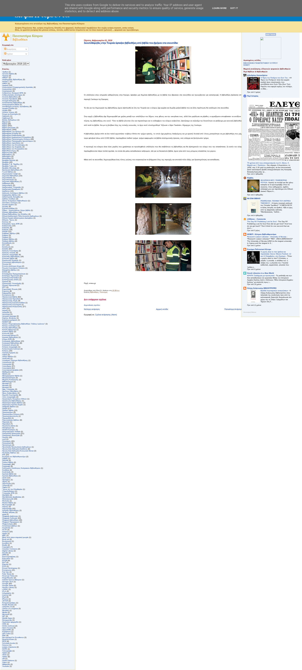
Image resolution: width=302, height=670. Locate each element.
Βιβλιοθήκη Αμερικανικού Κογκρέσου (16, 137)
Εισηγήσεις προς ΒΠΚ (11, 224)
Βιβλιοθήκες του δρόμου (11, 131)
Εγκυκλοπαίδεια (8, 208)
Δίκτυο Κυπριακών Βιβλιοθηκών (14, 201)
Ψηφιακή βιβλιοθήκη (10, 520)
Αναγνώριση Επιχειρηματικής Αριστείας (17, 87)
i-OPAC (5, 589)
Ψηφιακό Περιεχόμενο (10, 522)
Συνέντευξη (6, 472)
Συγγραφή (6, 466)
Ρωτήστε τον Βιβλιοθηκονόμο (14, 457)
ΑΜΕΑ (4, 83)
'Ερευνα (5, 76)
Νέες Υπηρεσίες (8, 389)
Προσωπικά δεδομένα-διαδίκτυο (14, 449)
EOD (4, 566)
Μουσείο (5, 385)
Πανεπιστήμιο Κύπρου (11, 414)
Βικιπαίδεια (6, 158)
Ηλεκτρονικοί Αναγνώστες (12, 306)
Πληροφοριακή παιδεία (11, 432)
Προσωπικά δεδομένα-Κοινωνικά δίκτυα (18, 451)
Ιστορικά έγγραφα (9, 316)
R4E (4, 635)
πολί (4, 439)
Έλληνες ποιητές (8, 253)
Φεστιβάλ (5, 495)
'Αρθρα (5, 72)
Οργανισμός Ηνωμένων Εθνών (14, 399)
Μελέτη (5, 374)
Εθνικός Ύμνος (8, 220)
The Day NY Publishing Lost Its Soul (262, 221)
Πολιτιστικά (6, 443)
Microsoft (5, 614)
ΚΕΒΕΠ (5, 322)
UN (3, 659)
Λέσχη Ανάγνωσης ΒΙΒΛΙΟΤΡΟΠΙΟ (261, 288)
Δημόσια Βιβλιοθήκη (10, 176)
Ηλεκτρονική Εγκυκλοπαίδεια (13, 303)
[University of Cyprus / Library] (270, 58)
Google (5, 583)
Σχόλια (9, 54)
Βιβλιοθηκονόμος (9, 151)
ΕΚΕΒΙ (5, 231)
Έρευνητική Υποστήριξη (11, 283)
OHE (4, 624)
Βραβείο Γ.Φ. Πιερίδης (11, 164)
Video (4, 662)
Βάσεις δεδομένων (9, 120)
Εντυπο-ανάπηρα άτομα (11, 266)
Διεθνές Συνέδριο (9, 199)
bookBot (5, 543)
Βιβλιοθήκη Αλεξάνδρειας (12, 135)
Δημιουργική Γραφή (10, 174)
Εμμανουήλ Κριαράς (10, 260)
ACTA (4, 530)
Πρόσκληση (7, 445)
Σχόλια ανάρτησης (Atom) (106, 315)
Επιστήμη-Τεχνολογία (10, 276)
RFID (4, 641)
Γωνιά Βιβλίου (7, 172)
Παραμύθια (6, 418)
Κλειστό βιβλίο (7, 331)
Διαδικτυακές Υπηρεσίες (11, 187)
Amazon (5, 532)
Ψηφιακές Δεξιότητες (10, 516)
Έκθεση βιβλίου (8, 241)
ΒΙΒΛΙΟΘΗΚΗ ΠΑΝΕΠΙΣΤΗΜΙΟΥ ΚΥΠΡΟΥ (260, 63)
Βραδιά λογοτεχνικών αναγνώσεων (275, 291)
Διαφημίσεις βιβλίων (10, 195)
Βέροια (5, 122)
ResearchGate (8, 639)
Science (5, 645)
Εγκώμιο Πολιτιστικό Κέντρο (259, 249)
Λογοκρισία (6, 364)
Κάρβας (250, 178)
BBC (4, 535)
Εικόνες (5, 222)
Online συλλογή (8, 626)
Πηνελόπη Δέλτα (8, 426)
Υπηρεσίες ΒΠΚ (8, 493)
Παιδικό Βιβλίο (8, 410)
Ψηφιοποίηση (7, 524)
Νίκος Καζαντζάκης (9, 393)
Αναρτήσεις (11, 49)
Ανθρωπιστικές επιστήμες (12, 95)
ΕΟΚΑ (4, 272)
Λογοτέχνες (6, 366)
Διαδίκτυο (6, 191)
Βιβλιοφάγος (7, 154)
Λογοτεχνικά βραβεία (10, 370)
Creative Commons (9, 549)
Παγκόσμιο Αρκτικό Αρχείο (12, 405)
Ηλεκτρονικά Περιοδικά (11, 299)
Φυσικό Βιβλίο (7, 503)
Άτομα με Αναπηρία (10, 114)
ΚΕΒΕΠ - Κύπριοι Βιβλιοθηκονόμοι (261, 234)
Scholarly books (8, 643)
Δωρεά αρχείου (8, 204)
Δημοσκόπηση (8, 179)
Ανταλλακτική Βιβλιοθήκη (12, 103)
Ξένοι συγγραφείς (9, 397)
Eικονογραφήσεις (9, 557)
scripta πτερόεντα (9, 647)
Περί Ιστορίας (252, 96)
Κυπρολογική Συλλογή (11, 349)
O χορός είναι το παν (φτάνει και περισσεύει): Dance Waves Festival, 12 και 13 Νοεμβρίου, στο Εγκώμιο (276, 254)
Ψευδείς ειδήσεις (8, 512)
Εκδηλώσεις (7, 226)
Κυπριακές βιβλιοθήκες (11, 341)
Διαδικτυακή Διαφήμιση (11, 189)
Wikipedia (6, 664)
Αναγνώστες (7, 89)
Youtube (5, 666)
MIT (3, 616)
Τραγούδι (6, 485)
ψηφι (4, 514)
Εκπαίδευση (7, 243)
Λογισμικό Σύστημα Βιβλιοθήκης (15, 360)
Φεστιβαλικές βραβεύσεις (11, 497)
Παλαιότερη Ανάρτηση (233, 309)
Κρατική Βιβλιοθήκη (10, 337)
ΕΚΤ (4, 245)
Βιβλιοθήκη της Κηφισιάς (12, 147)
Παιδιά (4, 408)
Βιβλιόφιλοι (6, 156)
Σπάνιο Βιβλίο (7, 462)
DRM (4, 555)
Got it (234, 8)
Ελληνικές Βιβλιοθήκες (11, 256)
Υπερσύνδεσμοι (8, 491)
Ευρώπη (5, 291)
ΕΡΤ (4, 287)
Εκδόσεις (5, 228)
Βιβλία (4, 124)
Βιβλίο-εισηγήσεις (9, 128)
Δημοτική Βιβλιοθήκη (10, 181)
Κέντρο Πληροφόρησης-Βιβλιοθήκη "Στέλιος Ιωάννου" (23, 324)
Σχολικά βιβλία (8, 474)
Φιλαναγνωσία (7, 499)
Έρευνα (5, 281)
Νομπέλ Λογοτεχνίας (10, 395)
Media (4, 612)
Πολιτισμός (103, 292)
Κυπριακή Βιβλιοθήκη (10, 343)
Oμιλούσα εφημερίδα (10, 622)
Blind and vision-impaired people (15, 537)
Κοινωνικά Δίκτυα (9, 335)
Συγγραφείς (6, 464)
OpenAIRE (6, 630)
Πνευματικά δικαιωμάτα (11, 433)
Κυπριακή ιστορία (9, 345)
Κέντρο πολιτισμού (9, 326)
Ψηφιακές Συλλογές (9, 518)
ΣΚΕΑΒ (5, 460)
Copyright (6, 547)
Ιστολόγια (6, 314)
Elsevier (5, 564)
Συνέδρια (5, 470)
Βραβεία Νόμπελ (8, 160)
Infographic (6, 593)
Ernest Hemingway (9, 568)
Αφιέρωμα (6, 118)
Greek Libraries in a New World (260, 273)
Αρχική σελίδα (162, 309)
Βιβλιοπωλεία (7, 153)
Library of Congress (10, 608)
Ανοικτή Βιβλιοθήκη (10, 97)
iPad (4, 597)
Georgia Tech (7, 582)
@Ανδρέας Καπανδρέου (257, 75)
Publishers (6, 632)
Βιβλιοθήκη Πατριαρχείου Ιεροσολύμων (17, 141)
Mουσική (5, 610)
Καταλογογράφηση (9, 320)
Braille (4, 545)
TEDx (4, 655)
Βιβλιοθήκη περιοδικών (11, 143)
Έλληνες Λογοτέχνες (10, 251)
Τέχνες (4, 482)
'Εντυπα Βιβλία (8, 74)
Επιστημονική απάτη (10, 280)
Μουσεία (5, 383)
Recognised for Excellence (13, 637)
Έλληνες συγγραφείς (10, 255)
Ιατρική (5, 310)
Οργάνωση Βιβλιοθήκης (11, 401)
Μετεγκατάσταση (8, 378)
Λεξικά (4, 355)
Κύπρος (5, 351)
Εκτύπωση (6, 247)
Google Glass (7, 585)
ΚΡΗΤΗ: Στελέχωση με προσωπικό (261, 275)
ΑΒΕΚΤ (5, 78)
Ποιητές (5, 437)
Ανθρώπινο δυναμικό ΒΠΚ (12, 93)
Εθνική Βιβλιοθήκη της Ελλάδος (15, 214)
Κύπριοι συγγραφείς (10, 347)
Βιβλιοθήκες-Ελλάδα (10, 133)
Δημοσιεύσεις (7, 178)
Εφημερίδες (6, 293)
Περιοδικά (6, 424)
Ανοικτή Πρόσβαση (9, 99)
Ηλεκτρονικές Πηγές (10, 301)
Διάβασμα (6, 183)
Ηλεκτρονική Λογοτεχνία (11, 305)
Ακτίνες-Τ (5, 81)
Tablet (4, 653)
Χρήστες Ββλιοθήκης (10, 510)
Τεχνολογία (6, 483)
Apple (4, 533)
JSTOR (5, 601)
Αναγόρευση (7, 91)
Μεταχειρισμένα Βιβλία (11, 376)
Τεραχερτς (6, 480)
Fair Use (5, 572)
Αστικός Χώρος (8, 112)
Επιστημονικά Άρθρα (10, 278)
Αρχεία (5, 110)
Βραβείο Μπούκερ (9, 168)
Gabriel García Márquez (11, 580)
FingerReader (7, 578)
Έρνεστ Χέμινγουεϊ (9, 285)
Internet (5, 595)
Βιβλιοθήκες (94, 292)
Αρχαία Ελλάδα (8, 108)
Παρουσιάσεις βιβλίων (10, 420)
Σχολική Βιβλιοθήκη (10, 476)
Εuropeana (6, 295)
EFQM (4, 560)
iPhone (5, 599)
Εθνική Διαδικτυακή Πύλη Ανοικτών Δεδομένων (20, 216)
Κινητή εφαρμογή (9, 330)
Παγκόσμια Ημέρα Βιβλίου (12, 403)
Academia (6, 528)
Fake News (6, 574)
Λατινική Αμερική (8, 353)
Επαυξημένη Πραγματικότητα (13, 274)
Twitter (4, 657)
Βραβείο (5, 162)
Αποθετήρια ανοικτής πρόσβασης (15, 106)
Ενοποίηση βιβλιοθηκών (12, 262)
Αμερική (5, 85)
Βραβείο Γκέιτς (8, 166)
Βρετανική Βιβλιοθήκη (11, 170)
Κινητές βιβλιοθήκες (10, 328)
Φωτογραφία (7, 505)
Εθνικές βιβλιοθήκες (10, 212)
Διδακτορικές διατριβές (11, 197)
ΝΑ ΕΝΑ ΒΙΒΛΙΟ (253, 198)
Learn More (219, 8)
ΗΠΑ (4, 308)
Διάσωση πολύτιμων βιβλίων (13, 193)
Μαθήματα (6, 372)
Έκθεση (5, 237)
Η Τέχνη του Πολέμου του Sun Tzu (274, 78)
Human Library (8, 587)
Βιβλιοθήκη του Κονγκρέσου (13, 149)
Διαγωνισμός (7, 185)
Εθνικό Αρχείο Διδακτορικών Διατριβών (17, 218)
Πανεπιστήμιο (7, 412)
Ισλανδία (5, 312)
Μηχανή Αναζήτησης (10, 380)
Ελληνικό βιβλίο (8, 258)
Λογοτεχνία (6, 368)
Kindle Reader (8, 605)
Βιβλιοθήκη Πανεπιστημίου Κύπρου (16, 139)
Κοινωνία (5, 333)
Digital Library (7, 551)
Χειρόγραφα (7, 508)
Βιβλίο (4, 126)
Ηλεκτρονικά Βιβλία (9, 297)
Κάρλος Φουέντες (9, 318)
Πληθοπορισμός (8, 430)
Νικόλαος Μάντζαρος (10, 391)
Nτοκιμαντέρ (7, 620)
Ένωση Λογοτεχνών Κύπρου (13, 268)
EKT (4, 562)
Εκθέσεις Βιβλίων (9, 233)
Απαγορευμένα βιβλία (10, 104)
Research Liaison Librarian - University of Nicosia (267, 237)
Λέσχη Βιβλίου (7, 356)
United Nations (8, 660)
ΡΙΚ (3, 455)
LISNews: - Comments (256, 219)
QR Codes (6, 633)
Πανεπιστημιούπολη (10, 416)
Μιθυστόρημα (7, 381)
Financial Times (8, 576)
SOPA (4, 649)
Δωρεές (5, 206)
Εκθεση (5, 235)
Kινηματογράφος (9, 603)
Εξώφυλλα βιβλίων (9, 270)
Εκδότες (5, 230)
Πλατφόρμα (6, 428)
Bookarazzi (6, 541)
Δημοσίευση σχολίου (92, 305)
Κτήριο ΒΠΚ (7, 339)
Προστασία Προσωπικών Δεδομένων (16, 447)
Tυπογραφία (7, 651)
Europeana (6, 570)
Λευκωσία (6, 358)
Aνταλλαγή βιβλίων (9, 526)
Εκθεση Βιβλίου (8, 239)
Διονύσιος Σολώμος (10, 203)
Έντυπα (5, 264)
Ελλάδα (5, 249)
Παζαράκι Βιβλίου (9, 406)
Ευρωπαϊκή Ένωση (10, 289)
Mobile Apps (7, 618)
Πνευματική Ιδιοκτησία (11, 435)
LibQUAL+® (7, 607)
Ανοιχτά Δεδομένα (9, 101)
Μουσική (5, 387)
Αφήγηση (6, 116)
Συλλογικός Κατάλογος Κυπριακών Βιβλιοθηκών (21, 468)
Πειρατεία (5, 422)
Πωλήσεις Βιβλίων (9, 453)
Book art (5, 539)
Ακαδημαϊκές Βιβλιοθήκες (12, 79)
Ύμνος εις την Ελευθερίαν (12, 489)
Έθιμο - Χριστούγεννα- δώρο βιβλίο (16, 210)
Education (6, 558)
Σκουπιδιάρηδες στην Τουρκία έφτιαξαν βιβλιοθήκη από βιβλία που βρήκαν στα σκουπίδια (131, 42)
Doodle (5, 553)
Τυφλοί (4, 487)
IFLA (4, 591)
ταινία (4, 478)
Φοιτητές (5, 501)
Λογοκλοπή (7, 362)
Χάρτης (5, 507)
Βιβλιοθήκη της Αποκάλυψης (13, 145)
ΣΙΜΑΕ (5, 458)
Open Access (7, 628)
